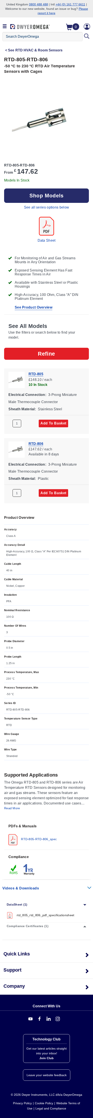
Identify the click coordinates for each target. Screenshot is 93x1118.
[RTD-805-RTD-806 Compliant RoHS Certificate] (13, 869)
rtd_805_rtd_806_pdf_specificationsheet (45, 915)
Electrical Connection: (27, 395)
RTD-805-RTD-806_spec (38, 839)
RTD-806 (36, 443)
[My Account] (87, 26)
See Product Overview (33, 307)
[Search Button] (87, 37)
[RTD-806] (16, 449)
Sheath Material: (22, 409)
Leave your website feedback (47, 1075)
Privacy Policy (22, 1103)
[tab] (46, 834)
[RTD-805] (16, 379)
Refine (46, 354)
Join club (46, 1058)
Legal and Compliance (50, 1108)
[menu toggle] (4, 27)
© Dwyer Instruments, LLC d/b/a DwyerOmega (46, 1094)
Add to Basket (53, 423)
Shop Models (46, 195)
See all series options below (46, 207)
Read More (12, 808)
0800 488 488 (38, 4)
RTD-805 (36, 374)
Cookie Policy (44, 1103)
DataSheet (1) (17, 904)
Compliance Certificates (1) (27, 926)
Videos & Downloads (20, 888)
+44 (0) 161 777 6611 (70, 4)
